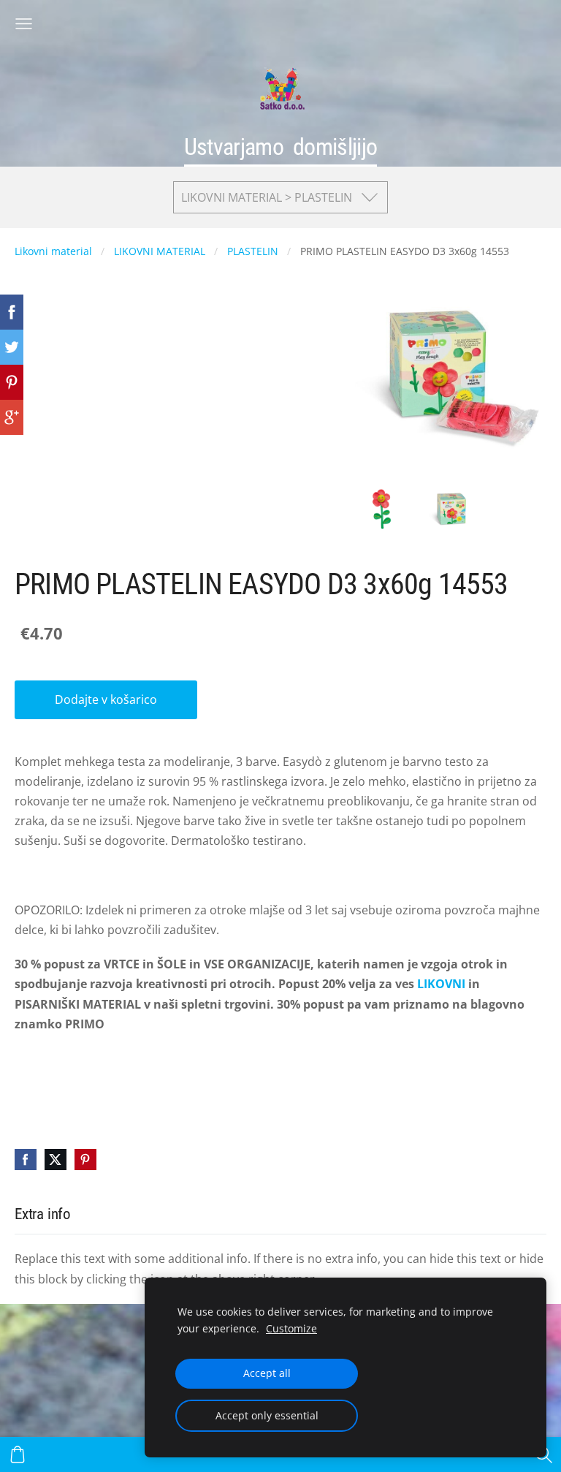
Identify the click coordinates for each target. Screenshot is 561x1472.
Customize (291, 1328)
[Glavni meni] (24, 24)
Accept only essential (266, 1415)
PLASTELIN (252, 251)
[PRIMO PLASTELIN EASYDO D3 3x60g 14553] (382, 509)
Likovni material (53, 251)
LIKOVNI (441, 984)
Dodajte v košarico (106, 699)
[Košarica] (17, 1454)
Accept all (267, 1373)
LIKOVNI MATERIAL (159, 251)
